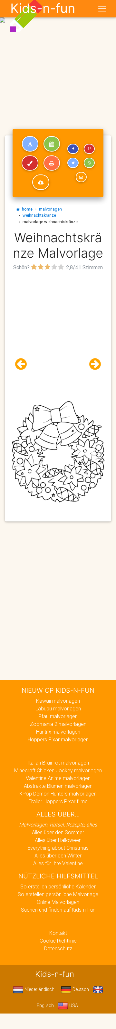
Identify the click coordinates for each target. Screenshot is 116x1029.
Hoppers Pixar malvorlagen (58, 739)
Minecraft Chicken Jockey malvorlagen (58, 770)
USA (73, 1005)
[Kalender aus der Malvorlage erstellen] (52, 144)
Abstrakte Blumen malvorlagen (58, 786)
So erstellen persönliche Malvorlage (58, 894)
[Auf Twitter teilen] (72, 163)
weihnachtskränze (39, 215)
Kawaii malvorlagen (58, 701)
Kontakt (58, 933)
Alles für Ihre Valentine (58, 863)
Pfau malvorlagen (58, 716)
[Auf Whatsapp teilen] (89, 163)
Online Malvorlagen (58, 902)
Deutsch (80, 989)
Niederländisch (38, 989)
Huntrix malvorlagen (58, 731)
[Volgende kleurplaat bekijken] (92, 364)
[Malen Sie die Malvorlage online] (30, 163)
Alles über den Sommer (58, 832)
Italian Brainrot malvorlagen (58, 762)
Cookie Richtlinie (58, 940)
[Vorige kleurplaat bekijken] (23, 364)
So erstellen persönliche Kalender (58, 886)
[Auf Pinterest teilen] (89, 149)
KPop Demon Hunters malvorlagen (58, 793)
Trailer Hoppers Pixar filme (58, 801)
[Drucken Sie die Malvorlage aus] (52, 163)
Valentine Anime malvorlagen (58, 778)
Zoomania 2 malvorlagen (58, 724)
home (26, 209)
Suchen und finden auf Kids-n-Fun (58, 909)
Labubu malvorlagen (58, 708)
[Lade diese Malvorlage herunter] (40, 182)
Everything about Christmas (58, 848)
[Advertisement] (58, 61)
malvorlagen (50, 209)
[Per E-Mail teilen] (81, 177)
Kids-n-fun (42, 8)
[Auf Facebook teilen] (72, 149)
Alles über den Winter (58, 855)
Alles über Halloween (58, 840)
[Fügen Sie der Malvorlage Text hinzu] (30, 144)
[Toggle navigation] (102, 9)
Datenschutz (58, 948)
